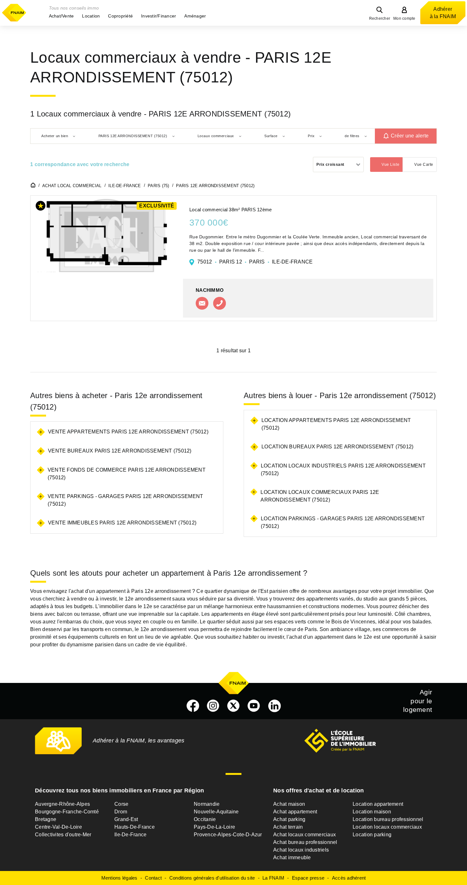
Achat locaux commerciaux (304, 834)
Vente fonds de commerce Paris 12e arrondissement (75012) (127, 473)
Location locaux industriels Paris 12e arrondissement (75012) (343, 469)
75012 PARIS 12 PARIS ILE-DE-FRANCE (255, 261)
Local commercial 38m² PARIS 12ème (230, 209)
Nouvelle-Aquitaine (216, 811)
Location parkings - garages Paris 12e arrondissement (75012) (343, 522)
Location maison (372, 811)
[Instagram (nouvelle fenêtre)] (213, 705)
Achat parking (289, 819)
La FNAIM (273, 878)
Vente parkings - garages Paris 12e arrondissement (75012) (125, 500)
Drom (120, 811)
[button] (61, 16)
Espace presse (308, 878)
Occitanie (205, 819)
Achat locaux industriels (301, 850)
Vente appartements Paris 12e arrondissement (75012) (128, 431)
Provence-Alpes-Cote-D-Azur (228, 834)
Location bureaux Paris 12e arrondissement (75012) (337, 446)
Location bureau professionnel (388, 819)
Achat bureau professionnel (305, 842)
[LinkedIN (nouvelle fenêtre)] (274, 705)
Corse (121, 804)
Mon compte (404, 18)
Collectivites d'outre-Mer (63, 834)
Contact (153, 878)
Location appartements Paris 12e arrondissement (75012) (336, 424)
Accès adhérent (349, 878)
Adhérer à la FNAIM (443, 12)
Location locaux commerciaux (387, 827)
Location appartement (378, 804)
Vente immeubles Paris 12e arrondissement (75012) (122, 522)
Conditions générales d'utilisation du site (212, 878)
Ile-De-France (130, 834)
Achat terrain (288, 827)
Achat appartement (295, 811)
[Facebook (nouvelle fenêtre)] (192, 705)
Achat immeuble (292, 857)
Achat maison (289, 804)
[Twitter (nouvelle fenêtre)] (233, 705)
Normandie (207, 804)
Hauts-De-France (134, 827)
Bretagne (45, 819)
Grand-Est (126, 819)
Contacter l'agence (202, 303)
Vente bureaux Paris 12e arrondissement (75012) (120, 450)
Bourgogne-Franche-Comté (67, 811)
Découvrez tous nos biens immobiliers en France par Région (119, 790)
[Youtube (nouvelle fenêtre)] (253, 705)
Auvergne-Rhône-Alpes (62, 804)
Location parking (372, 834)
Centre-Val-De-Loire (58, 827)
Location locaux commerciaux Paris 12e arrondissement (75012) (320, 495)
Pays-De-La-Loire (214, 827)
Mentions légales (119, 878)
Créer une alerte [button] (410, 136)
